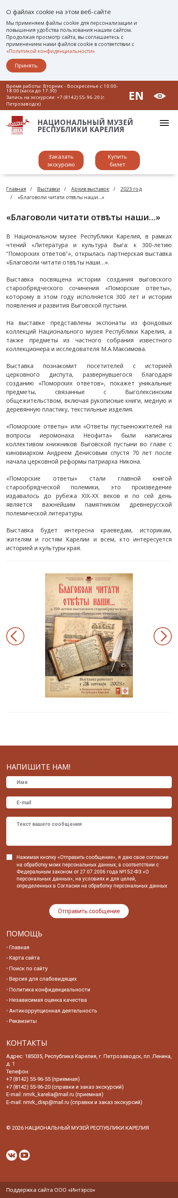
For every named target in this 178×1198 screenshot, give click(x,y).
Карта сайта (24, 958)
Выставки (48, 188)
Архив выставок (90, 188)
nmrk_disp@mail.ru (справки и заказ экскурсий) (82, 1102)
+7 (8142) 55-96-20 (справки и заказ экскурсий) (65, 1087)
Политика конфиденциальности (49, 989)
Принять (26, 65)
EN (136, 95)
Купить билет (117, 160)
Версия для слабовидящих (43, 979)
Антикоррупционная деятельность (53, 1011)
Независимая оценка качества (48, 1000)
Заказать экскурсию (61, 160)
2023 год (131, 188)
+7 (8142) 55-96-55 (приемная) (43, 1079)
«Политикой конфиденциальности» (50, 51)
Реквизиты (23, 1021)
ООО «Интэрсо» (74, 1189)
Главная (16, 188)
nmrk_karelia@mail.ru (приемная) (63, 1094)
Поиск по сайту (28, 968)
